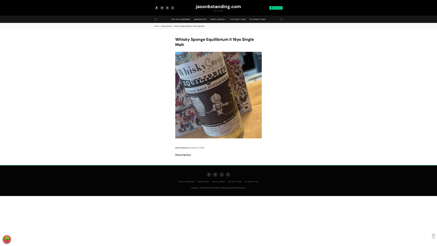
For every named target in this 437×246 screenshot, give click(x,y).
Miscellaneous (217, 19)
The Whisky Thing (257, 19)
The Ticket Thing (238, 19)
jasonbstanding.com (218, 6)
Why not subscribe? (181, 19)
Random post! (200, 19)
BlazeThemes (240, 188)
